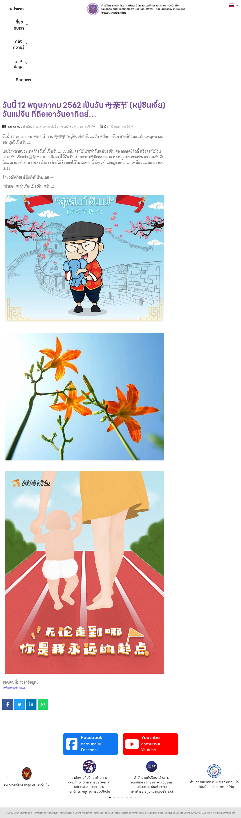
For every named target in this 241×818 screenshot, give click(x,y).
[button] (8, 777)
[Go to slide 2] (110, 797)
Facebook (92, 737)
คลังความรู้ (18, 44)
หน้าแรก (17, 9)
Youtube (150, 737)
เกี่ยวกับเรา (19, 25)
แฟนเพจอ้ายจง (13, 688)
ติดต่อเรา (23, 80)
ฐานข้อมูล (19, 64)
